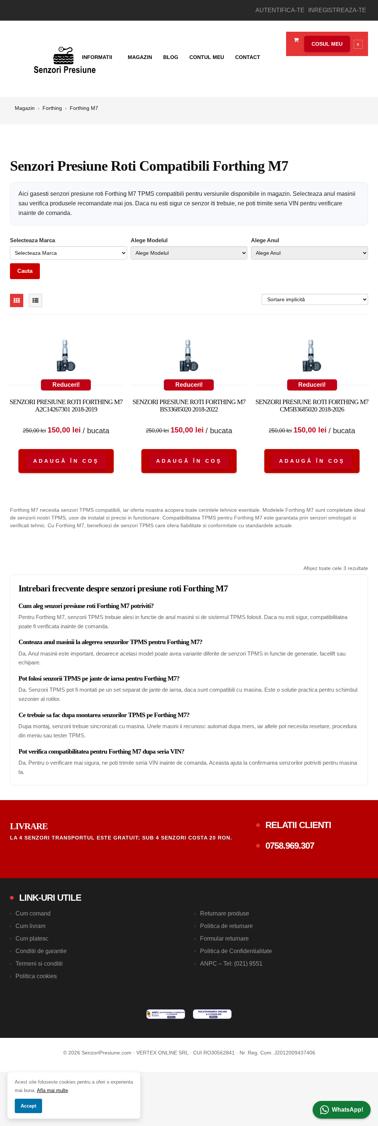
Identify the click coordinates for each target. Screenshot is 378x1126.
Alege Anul (265, 240)
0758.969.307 (289, 846)
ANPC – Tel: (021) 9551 (231, 963)
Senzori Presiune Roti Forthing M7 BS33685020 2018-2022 (189, 405)
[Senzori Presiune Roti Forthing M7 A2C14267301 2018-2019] (66, 357)
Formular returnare (224, 938)
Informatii (98, 57)
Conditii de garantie (41, 951)
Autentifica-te (280, 10)
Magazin (140, 57)
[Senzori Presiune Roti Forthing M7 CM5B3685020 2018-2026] (312, 357)
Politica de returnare (226, 926)
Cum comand (33, 913)
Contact (247, 57)
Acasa (62, 57)
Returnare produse (224, 913)
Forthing (52, 108)
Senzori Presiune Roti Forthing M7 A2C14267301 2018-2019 (66, 405)
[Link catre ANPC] (165, 1014)
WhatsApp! (347, 1109)
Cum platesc (32, 938)
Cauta (24, 271)
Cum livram (30, 926)
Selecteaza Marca (32, 240)
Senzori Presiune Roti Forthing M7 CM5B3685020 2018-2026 (311, 405)
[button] (331, 44)
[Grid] (16, 300)
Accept (28, 1106)
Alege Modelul (149, 240)
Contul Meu (206, 57)
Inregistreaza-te (337, 10)
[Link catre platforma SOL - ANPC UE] (212, 1014)
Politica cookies (36, 976)
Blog (170, 57)
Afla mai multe (52, 1090)
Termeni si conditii (39, 963)
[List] (35, 300)
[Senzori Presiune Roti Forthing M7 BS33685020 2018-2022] (189, 357)
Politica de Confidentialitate (236, 951)
